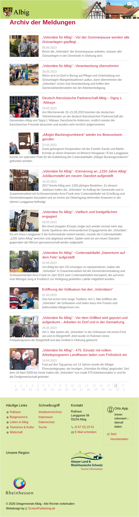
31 (110, 389)
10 (72, 385)
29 (95, 389)
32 (117, 389)
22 (45, 389)
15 (108, 385)
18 (16, 389)
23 (52, 389)
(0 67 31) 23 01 (84, 427)
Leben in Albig (19, 422)
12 (86, 385)
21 (37, 389)
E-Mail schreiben (85, 432)
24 (59, 389)
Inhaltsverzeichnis (50, 412)
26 (74, 389)
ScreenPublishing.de (41, 508)
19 (23, 389)
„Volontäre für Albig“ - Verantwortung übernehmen (80, 66)
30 (103, 389)
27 (81, 389)
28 (88, 389)
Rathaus (15, 412)
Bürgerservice (19, 417)
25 (66, 389)
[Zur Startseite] (16, 12)
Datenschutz (47, 422)
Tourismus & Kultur (22, 427)
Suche (43, 427)
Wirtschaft (16, 432)
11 (79, 385)
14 (101, 385)
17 (123, 385)
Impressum (46, 417)
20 (30, 389)
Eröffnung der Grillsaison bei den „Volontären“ (77, 289)
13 (94, 385)
